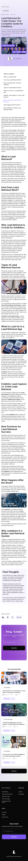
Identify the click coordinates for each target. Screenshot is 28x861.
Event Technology (6, 798)
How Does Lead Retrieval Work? (12, 80)
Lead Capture (5, 791)
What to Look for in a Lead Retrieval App (13, 91)
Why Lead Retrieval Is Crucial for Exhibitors (12, 83)
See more (14, 771)
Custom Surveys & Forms (7, 794)
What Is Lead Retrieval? (10, 77)
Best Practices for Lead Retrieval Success (13, 101)
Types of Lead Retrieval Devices (12, 87)
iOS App (20, 791)
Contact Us (4, 812)
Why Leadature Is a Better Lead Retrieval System (12, 108)
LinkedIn (4, 814)
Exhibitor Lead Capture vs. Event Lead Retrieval (14, 96)
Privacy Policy (5, 817)
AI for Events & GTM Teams (6, 802)
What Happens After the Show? (12, 105)
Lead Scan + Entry (6, 796)
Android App (21, 794)
